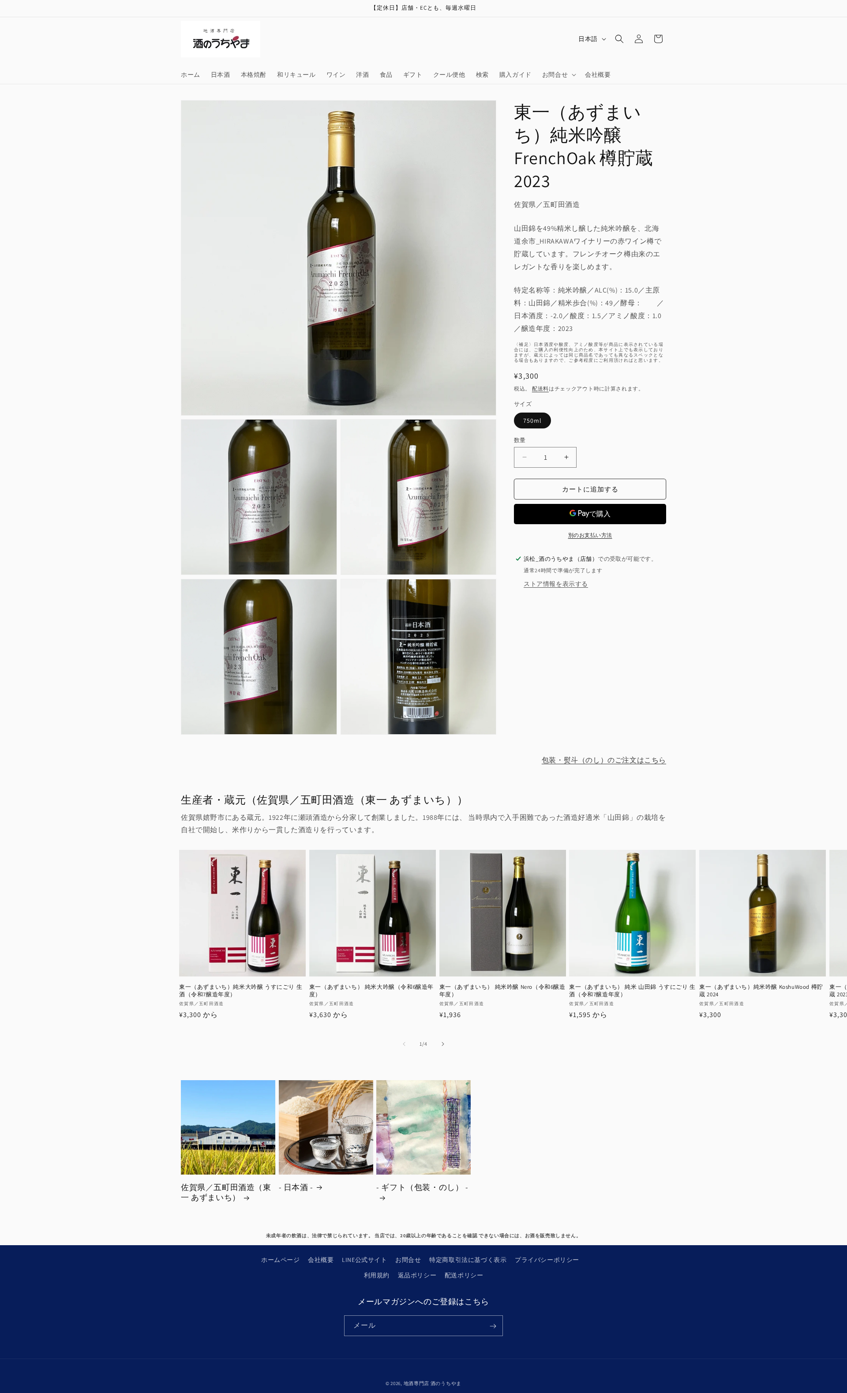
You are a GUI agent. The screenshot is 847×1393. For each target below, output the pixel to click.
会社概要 (321, 1260)
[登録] (492, 1326)
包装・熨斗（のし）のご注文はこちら (604, 760)
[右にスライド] (443, 1044)
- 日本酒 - (296, 1187)
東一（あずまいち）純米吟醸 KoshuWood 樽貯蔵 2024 (761, 991)
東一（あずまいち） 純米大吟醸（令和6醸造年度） (371, 991)
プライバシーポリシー (547, 1260)
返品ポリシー (417, 1275)
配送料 (540, 388)
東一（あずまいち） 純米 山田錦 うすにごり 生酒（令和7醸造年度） (632, 991)
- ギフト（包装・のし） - (422, 1187)
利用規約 (377, 1275)
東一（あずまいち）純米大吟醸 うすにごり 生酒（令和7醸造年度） (240, 991)
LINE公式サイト (364, 1260)
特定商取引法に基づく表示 (467, 1260)
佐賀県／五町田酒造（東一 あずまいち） (226, 1192)
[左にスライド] (404, 1044)
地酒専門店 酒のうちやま (432, 1383)
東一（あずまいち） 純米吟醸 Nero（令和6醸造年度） (502, 991)
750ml (532, 420)
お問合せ (408, 1260)
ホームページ (280, 1260)
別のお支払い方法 (590, 534)
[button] (558, 74)
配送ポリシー (464, 1275)
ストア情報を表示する (556, 583)
